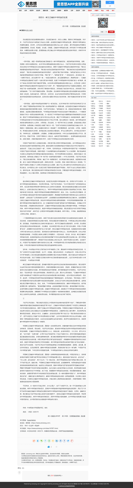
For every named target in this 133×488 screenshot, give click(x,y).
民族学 (37, 426)
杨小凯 (109, 139)
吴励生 (93, 141)
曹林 (108, 103)
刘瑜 (108, 134)
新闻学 (59, 10)
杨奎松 (101, 118)
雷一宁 (93, 132)
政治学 (38, 10)
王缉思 (93, 122)
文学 (72, 10)
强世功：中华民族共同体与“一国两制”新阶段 (103, 55)
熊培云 (109, 127)
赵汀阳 (93, 115)
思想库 (90, 10)
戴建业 (101, 115)
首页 (20, 10)
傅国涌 (101, 106)
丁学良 (101, 103)
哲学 (84, 10)
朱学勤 (101, 141)
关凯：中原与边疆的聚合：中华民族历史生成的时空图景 (107, 91)
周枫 (100, 132)
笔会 (102, 10)
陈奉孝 (101, 122)
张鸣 (92, 118)
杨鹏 (100, 120)
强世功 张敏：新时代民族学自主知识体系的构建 (104, 42)
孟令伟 (109, 129)
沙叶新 (101, 134)
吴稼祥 (109, 136)
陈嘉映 (109, 106)
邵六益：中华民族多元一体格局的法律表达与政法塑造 (106, 78)
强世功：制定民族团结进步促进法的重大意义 (104, 45)
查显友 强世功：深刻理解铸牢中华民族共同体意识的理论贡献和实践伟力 (111, 50)
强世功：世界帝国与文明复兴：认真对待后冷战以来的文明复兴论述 (110, 60)
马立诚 (109, 110)
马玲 (92, 125)
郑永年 (109, 101)
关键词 (96, 10)
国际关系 (45, 10)
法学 (25, 10)
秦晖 (92, 101)
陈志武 (109, 108)
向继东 (109, 113)
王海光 (109, 118)
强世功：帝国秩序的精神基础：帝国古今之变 (104, 63)
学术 (26, 426)
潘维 (108, 141)
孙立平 (101, 146)
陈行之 (101, 101)
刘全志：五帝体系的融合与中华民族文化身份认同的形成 (107, 76)
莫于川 (101, 143)
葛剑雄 (93, 136)
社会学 (53, 10)
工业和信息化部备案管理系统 (66, 486)
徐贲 (92, 110)
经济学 (32, 10)
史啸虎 (101, 127)
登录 (52, 475)
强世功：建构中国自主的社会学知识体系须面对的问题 (106, 52)
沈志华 (101, 113)
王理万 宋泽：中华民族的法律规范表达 (102, 81)
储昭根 (101, 136)
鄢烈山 (93, 106)
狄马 (108, 125)
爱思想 (32, 4)
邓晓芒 (109, 120)
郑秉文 (93, 143)
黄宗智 (93, 108)
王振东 (101, 125)
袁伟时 (93, 127)
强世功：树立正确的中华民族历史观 (101, 47)
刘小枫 (101, 129)
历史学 (78, 10)
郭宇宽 (101, 110)
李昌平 (109, 115)
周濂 (92, 120)
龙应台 (93, 103)
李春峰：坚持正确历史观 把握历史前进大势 (103, 86)
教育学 (66, 10)
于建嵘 (101, 108)
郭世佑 (109, 122)
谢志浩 (93, 146)
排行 (113, 10)
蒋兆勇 (109, 132)
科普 (107, 10)
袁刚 (100, 139)
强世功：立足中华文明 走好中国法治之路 (103, 40)
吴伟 (92, 134)
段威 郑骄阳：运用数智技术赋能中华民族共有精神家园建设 (108, 70)
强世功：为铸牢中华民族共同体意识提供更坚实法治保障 (107, 57)
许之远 (93, 139)
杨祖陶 (93, 113)
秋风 (92, 129)
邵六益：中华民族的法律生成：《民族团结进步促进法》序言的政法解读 (111, 73)
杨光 (108, 146)
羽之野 (109, 143)
